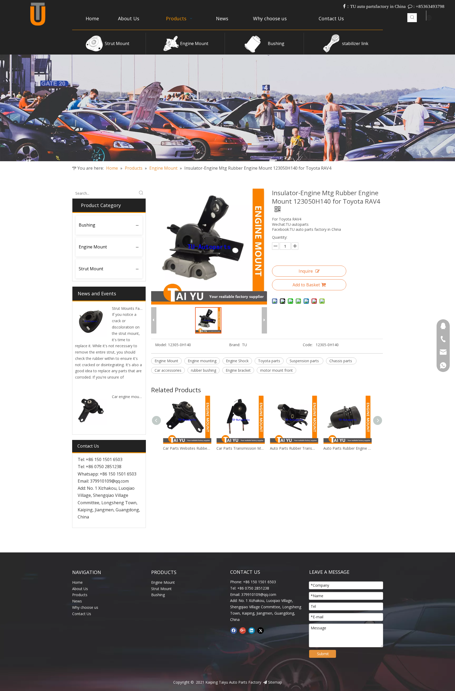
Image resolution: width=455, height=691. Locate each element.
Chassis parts (341, 360)
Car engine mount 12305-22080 (139, 396)
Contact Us (81, 613)
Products (79, 594)
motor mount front (276, 370)
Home (77, 582)
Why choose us (85, 607)
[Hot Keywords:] (412, 17)
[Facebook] (233, 630)
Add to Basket (306, 285)
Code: (308, 344)
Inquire (306, 271)
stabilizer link (355, 43)
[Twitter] (260, 630)
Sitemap (275, 682)
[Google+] (242, 630)
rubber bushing (203, 370)
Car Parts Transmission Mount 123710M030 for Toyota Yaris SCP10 (187, 448)
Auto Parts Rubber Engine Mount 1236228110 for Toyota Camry (347, 448)
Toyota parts (269, 360)
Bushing (276, 43)
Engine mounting (202, 360)
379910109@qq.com (109, 481)
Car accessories (168, 370)
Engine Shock (237, 360)
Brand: (234, 344)
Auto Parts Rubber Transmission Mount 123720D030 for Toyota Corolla (240, 448)
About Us (80, 588)
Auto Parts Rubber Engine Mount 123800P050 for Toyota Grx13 (294, 448)
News (77, 601)
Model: (161, 344)
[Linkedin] (251, 630)
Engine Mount (194, 43)
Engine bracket (238, 370)
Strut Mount (117, 43)
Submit (323, 653)
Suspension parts (305, 360)
